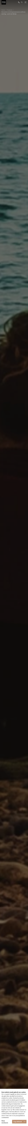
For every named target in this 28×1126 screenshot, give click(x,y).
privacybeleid (19, 1115)
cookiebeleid (5, 1117)
